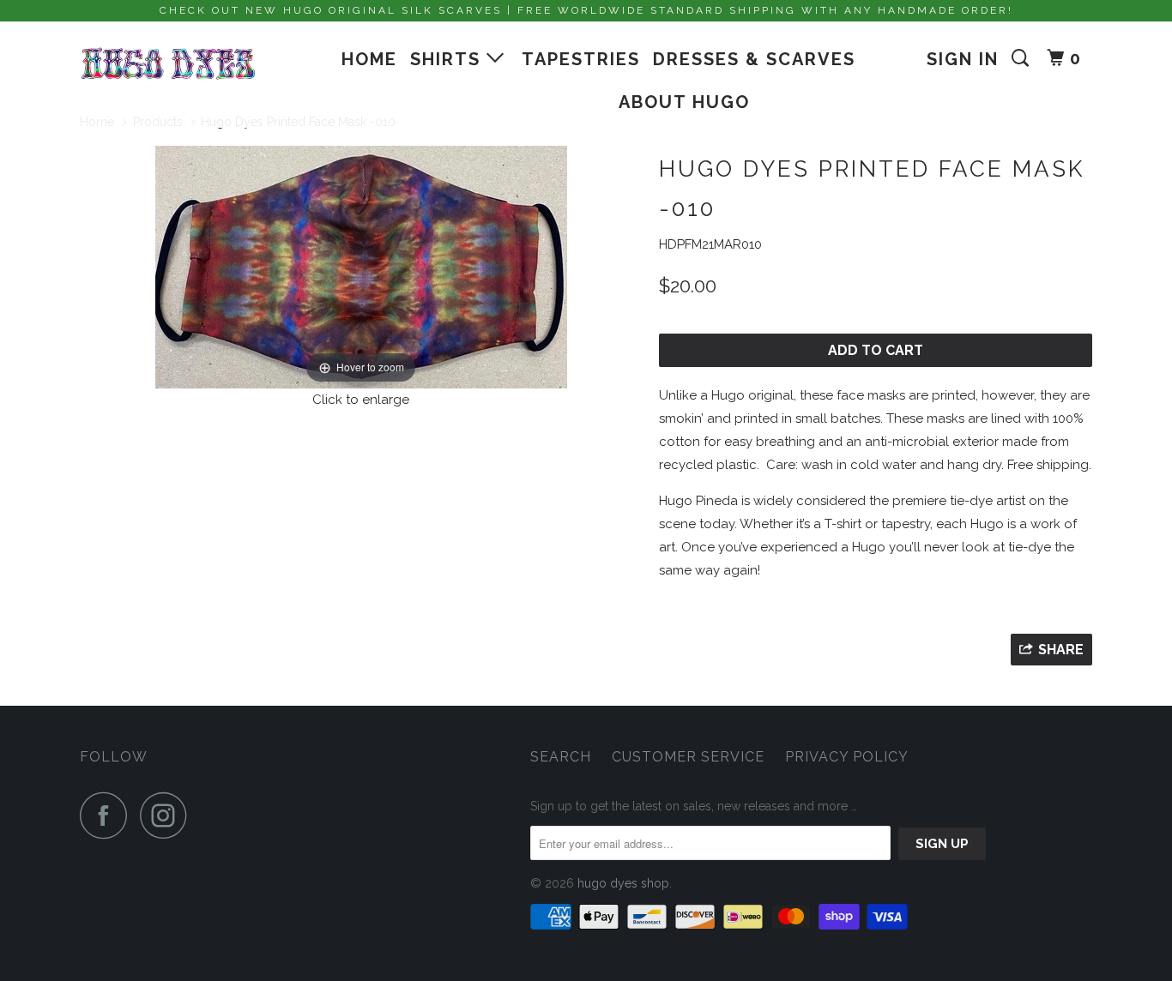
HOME (369, 59)
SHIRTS (448, 59)
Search (560, 757)
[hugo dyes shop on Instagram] (168, 815)
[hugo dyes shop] (168, 64)
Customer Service (688, 757)
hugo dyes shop (623, 883)
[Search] (1022, 58)
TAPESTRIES (581, 59)
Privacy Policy (847, 757)
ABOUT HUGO (684, 102)
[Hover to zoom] (361, 266)
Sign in (963, 59)
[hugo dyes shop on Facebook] (108, 815)
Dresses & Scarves (754, 59)
